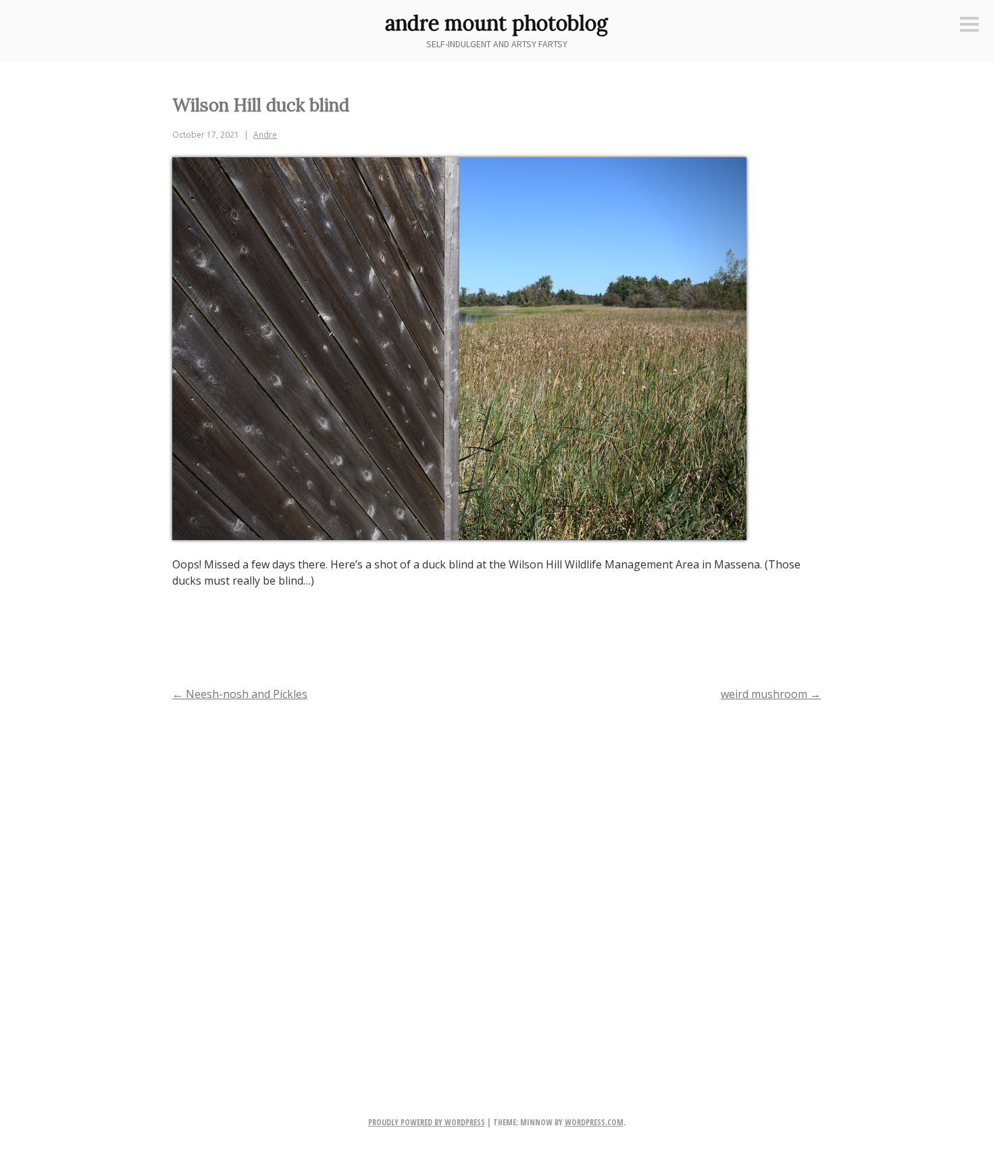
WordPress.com (594, 1122)
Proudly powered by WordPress (426, 1122)
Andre (265, 134)
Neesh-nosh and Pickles (239, 694)
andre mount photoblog (496, 23)
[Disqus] (496, 887)
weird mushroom (771, 694)
